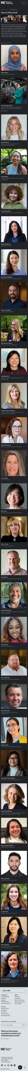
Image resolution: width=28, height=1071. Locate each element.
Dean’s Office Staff (20, 1002)
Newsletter (4, 1010)
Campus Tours (5, 1008)
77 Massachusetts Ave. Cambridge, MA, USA (7, 1058)
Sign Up (23, 1025)
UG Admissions (5, 1013)
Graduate (3, 998)
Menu (24, 3)
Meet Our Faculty (19, 1000)
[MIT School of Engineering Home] (7, 2)
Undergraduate (5, 996)
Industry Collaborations (5, 1000)
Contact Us (4, 1012)
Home (2, 9)
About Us (17, 996)
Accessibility (18, 1003)
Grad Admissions (5, 1015)
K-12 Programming (6, 1003)
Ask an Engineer (5, 1038)
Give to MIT (6, 991)
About (6, 9)
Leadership (18, 998)
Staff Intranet (6, 1069)
